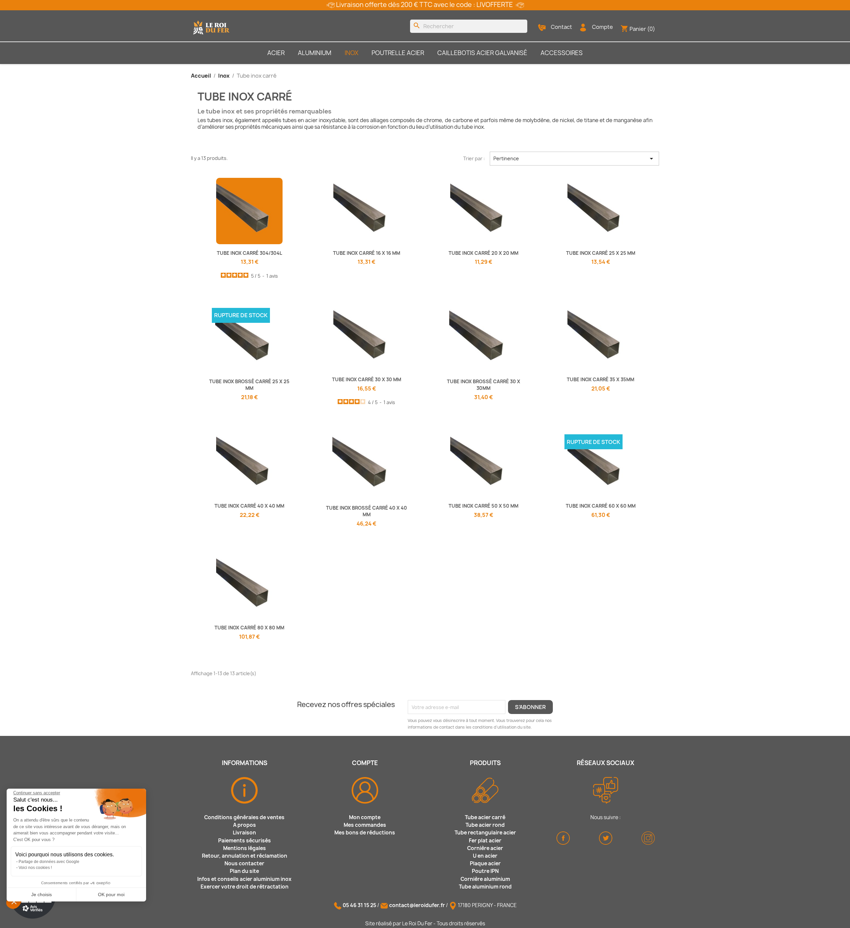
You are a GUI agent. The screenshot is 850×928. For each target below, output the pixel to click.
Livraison (244, 832)
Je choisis (41, 894)
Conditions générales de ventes (244, 817)
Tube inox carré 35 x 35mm (600, 379)
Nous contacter (244, 863)
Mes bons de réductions (364, 832)
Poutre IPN (485, 871)
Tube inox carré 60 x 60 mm (601, 506)
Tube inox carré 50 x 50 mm (483, 506)
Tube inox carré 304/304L (249, 253)
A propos (244, 824)
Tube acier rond (485, 824)
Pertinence (574, 159)
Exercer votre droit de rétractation (245, 886)
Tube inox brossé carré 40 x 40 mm (366, 511)
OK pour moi (111, 894)
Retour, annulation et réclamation (244, 855)
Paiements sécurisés (244, 840)
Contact (561, 27)
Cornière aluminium (485, 879)
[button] (14, 901)
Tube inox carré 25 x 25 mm (600, 253)
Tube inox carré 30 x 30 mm (366, 379)
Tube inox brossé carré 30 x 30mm (483, 384)
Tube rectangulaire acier (485, 832)
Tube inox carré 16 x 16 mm (366, 253)
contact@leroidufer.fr (417, 905)
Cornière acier (485, 848)
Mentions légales (244, 848)
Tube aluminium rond (485, 886)
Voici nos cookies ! (35, 867)
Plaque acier (485, 863)
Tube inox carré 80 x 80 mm (249, 627)
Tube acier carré (485, 817)
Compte (602, 27)
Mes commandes (365, 824)
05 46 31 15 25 (359, 905)
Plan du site (244, 871)
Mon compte (365, 817)
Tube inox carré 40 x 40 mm (249, 506)
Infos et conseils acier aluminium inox (244, 879)
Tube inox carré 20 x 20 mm (483, 253)
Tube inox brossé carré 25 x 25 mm (249, 384)
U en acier (485, 855)
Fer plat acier (485, 840)
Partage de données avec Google (49, 861)
